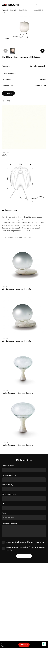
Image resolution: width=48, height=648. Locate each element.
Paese (4, 513)
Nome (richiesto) (8, 466)
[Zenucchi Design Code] (10, 4)
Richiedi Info (8, 93)
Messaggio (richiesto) (9, 523)
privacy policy (39, 542)
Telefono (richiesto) (8, 494)
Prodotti (5, 10)
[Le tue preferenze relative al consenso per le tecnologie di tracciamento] (44, 644)
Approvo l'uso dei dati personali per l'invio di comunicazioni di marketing (25, 548)
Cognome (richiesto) (9, 475)
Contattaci (24, 644)
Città (3, 504)
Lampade (13, 10)
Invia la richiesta (24, 556)
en (36, 5)
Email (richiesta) (7, 485)
